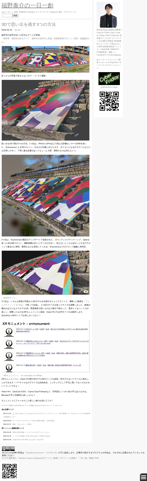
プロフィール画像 (67, 458)
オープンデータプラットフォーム (109, 65)
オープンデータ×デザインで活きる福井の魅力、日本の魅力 (34, 420)
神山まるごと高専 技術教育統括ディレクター (109, 46)
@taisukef (38, 405)
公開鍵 (31, 405)
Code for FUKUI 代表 (105, 33)
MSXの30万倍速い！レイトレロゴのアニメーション (31, 432)
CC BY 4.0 (5, 405)
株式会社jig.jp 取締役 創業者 (108, 30)
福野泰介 (12, 405)
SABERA (22, 12)
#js (16, 30)
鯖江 (61, 12)
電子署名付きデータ (22, 405)
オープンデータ (42, 12)
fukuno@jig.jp (115, 55)
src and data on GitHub (31, 375)
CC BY (5, 458)
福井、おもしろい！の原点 (22, 424)
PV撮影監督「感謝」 (105, 52)
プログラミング (70, 12)
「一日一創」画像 (85, 458)
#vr (19, 30)
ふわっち (104, 62)
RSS (97, 458)
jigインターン (7, 12)
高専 (16, 12)
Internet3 (31, 12)
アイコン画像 (51, 458)
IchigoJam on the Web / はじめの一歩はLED (28, 439)
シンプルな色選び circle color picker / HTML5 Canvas (31, 436)
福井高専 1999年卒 (110, 49)
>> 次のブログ (57, 405)
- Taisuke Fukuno (21, 458)
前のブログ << (47, 405)
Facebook (101, 55)
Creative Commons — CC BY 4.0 (41, 452)
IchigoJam (53, 12)
